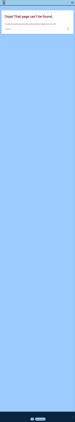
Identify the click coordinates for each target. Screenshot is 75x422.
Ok (32, 419)
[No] (73, 417)
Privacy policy (40, 419)
